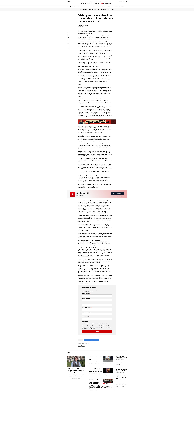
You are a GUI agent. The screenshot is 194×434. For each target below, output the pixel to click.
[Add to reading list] (68, 48)
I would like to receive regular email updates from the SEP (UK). (97, 323)
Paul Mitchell (80, 25)
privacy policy (92, 328)
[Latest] (70, 7)
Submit (97, 331)
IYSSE (98, 9)
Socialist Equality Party (92, 9)
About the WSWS (103, 9)
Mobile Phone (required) (86, 307)
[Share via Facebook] (68, 32)
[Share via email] (68, 43)
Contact (121, 1)
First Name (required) (86, 293)
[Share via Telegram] (68, 40)
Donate (113, 9)
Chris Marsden (85, 25)
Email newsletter (85, 321)
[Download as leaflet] (68, 45)
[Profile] (126, 1)
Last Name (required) (86, 298)
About (124, 1)
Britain (79, 345)
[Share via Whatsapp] (68, 37)
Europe (83, 345)
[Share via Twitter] (68, 35)
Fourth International (83, 9)
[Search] (126, 7)
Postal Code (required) (86, 312)
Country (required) (85, 316)
